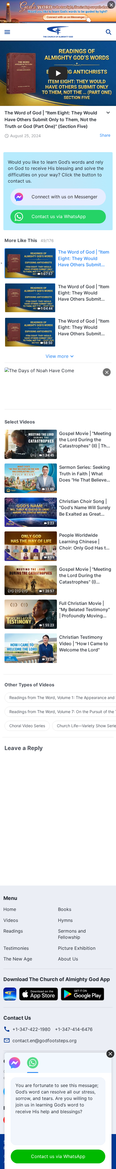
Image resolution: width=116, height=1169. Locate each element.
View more (57, 356)
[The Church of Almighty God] (58, 32)
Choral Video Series (27, 725)
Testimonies (16, 948)
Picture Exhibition (76, 948)
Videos (10, 920)
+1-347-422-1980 (31, 1029)
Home (9, 909)
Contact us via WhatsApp (58, 1156)
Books (64, 909)
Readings (13, 931)
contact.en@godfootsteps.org (44, 1040)
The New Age (17, 959)
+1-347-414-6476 (74, 1029)
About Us (68, 959)
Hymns (65, 920)
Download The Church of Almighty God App (56, 979)
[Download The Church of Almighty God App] (9, 993)
